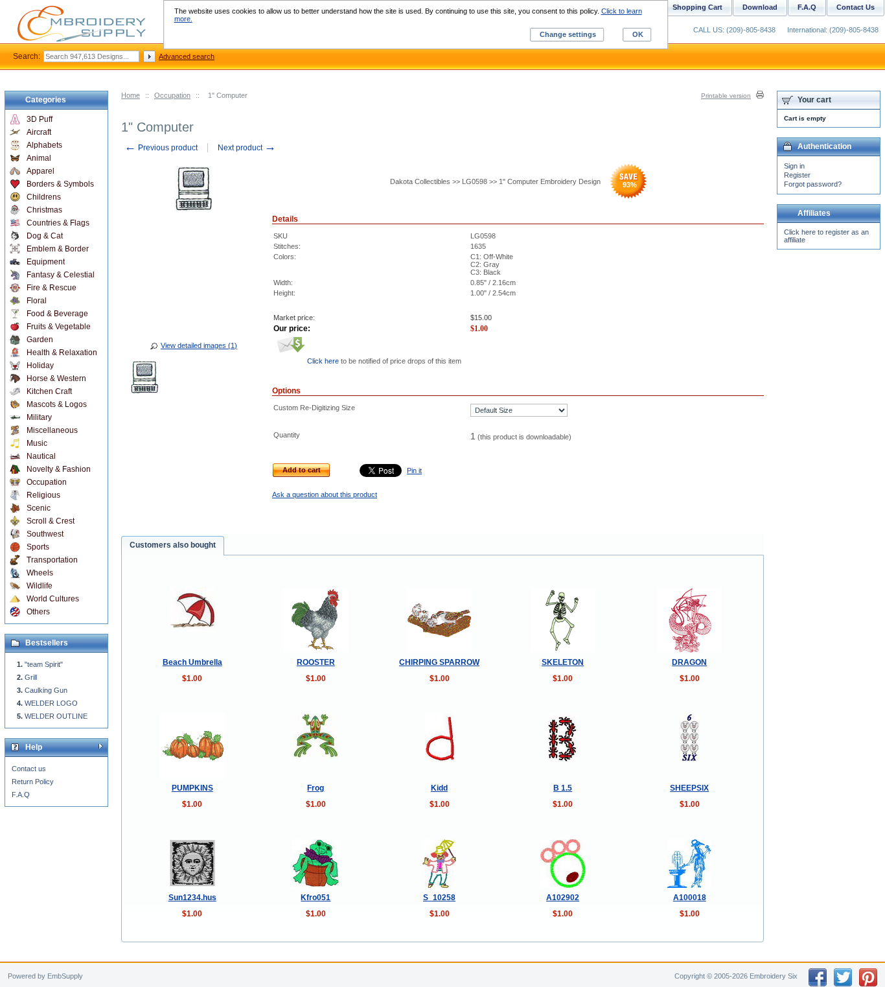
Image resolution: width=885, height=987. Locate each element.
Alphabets (44, 145)
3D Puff (39, 119)
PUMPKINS (192, 788)
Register (797, 175)
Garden (40, 339)
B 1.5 (562, 788)
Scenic (39, 508)
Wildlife (39, 585)
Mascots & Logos (57, 404)
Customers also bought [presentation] (173, 545)
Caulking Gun (46, 690)
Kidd (439, 788)
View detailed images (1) (199, 345)
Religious (43, 495)
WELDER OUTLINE (56, 716)
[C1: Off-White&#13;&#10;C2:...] (144, 379)
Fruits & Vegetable (59, 326)
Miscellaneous (52, 430)
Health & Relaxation (62, 352)
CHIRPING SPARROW (439, 662)
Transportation (52, 559)
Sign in (794, 166)
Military (39, 417)
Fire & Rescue (51, 287)
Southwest (45, 534)
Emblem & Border (58, 248)
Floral (37, 300)
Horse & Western (56, 378)
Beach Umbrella (192, 662)
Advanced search (186, 56)
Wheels (40, 572)
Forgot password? (813, 184)
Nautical (41, 456)
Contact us (29, 768)
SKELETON (563, 662)
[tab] (172, 545)
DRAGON (689, 662)
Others (38, 611)
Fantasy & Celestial (61, 274)
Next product (247, 147)
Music (37, 443)
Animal (39, 158)
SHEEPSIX (689, 788)
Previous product (161, 147)
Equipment (46, 261)
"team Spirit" (44, 664)
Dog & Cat (45, 235)
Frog (315, 788)
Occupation (172, 95)
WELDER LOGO (51, 703)
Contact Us (855, 7)
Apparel (40, 171)
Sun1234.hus (192, 897)
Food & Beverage (57, 313)
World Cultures (53, 598)
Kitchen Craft (49, 391)
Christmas (44, 210)
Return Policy (33, 781)
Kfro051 (315, 897)
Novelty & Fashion (59, 469)
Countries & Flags (58, 222)
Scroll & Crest (51, 521)
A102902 (562, 897)
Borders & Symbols (60, 184)
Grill (31, 677)
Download (759, 7)
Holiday (40, 365)
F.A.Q (21, 794)
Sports (38, 547)
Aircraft (39, 132)
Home (130, 95)
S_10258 (439, 897)
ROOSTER (316, 662)
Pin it (414, 470)
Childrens (44, 197)
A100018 (689, 897)
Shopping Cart (697, 7)
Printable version (726, 95)
